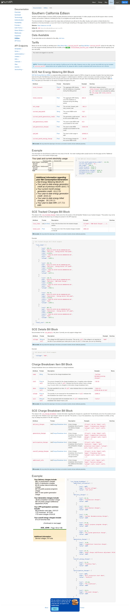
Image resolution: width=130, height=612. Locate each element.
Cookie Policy (55, 605)
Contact (82, 607)
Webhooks (18, 33)
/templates (18, 49)
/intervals (18, 62)
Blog (106, 2)
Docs (111, 2)
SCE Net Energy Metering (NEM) (41, 75)
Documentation (37, 8)
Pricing (100, 2)
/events (17, 67)
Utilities (17, 38)
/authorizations (19, 54)
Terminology (18, 17)
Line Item (47, 223)
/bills (16, 59)
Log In (117, 2)
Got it (54, 609)
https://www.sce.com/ (43, 25)
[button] (22, 28)
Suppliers (18, 36)
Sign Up (125, 2)
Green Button (19, 30)
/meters (17, 56)
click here (61, 38)
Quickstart (18, 15)
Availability (18, 22)
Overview (18, 12)
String (58, 111)
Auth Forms (18, 28)
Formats (17, 25)
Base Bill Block (90, 45)
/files (16, 64)
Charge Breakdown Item (59, 424)
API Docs (18, 41)
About (94, 2)
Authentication (19, 20)
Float (58, 87)
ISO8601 (41, 388)
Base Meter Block (68, 45)
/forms (17, 51)
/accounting (18, 69)
